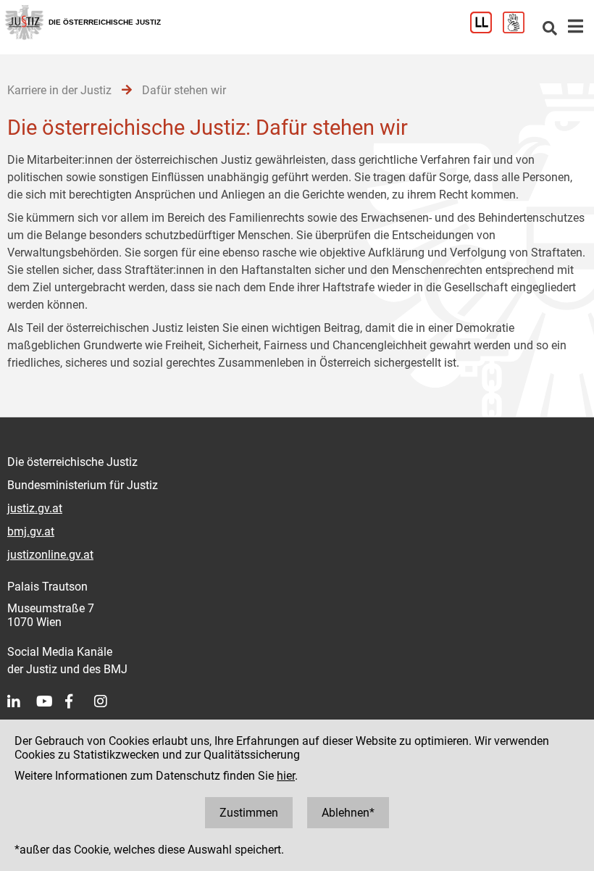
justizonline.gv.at (50, 555)
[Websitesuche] (549, 29)
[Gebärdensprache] (519, 29)
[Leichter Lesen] (486, 29)
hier (286, 776)
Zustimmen (248, 813)
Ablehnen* (348, 813)
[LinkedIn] (21, 701)
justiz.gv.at (34, 508)
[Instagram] (108, 701)
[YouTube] (50, 701)
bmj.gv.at (30, 531)
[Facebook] (79, 701)
